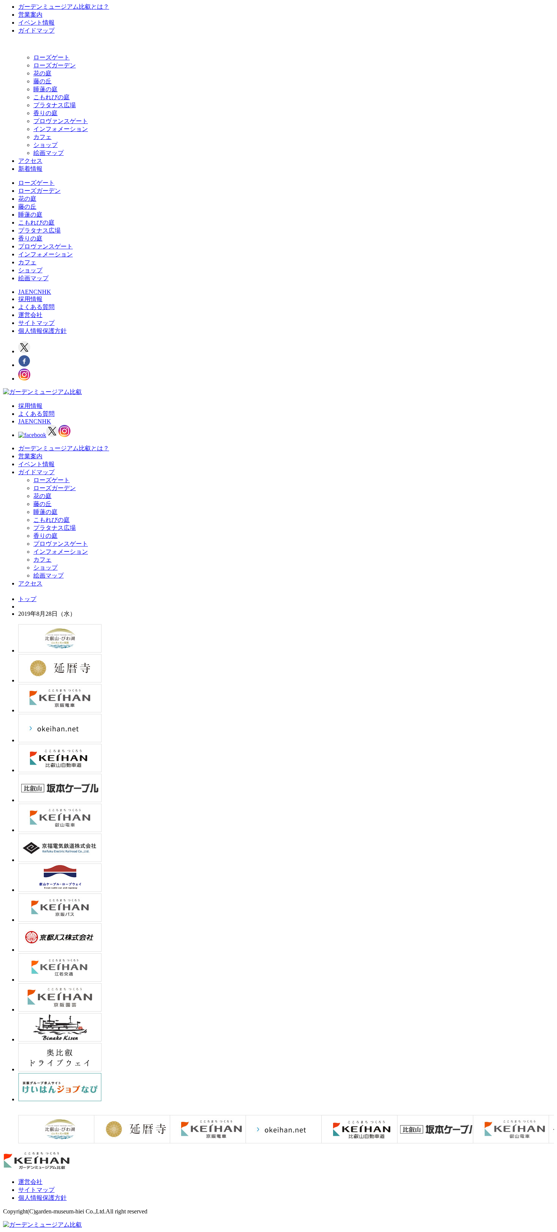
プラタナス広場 (54, 105)
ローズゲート (51, 57)
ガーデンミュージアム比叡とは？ (63, 6)
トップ (27, 599)
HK (46, 292)
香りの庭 (45, 113)
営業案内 (30, 14)
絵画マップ (48, 153)
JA (21, 292)
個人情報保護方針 (42, 331)
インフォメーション (60, 129)
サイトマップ (36, 323)
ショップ (45, 145)
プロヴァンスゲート (60, 121)
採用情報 (30, 299)
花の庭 (42, 73)
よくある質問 (36, 307)
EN (29, 292)
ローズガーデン (54, 65)
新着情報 (30, 169)
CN (37, 292)
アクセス (30, 161)
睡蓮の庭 (45, 89)
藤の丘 (42, 81)
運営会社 (30, 315)
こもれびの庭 (51, 97)
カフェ (42, 137)
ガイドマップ (36, 30)
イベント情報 (36, 22)
